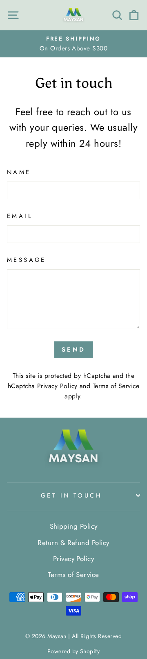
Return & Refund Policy (73, 543)
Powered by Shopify (73, 651)
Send (74, 349)
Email (20, 215)
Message (26, 259)
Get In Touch (71, 495)
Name (19, 172)
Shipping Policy (74, 526)
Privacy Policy (57, 386)
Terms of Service (116, 386)
